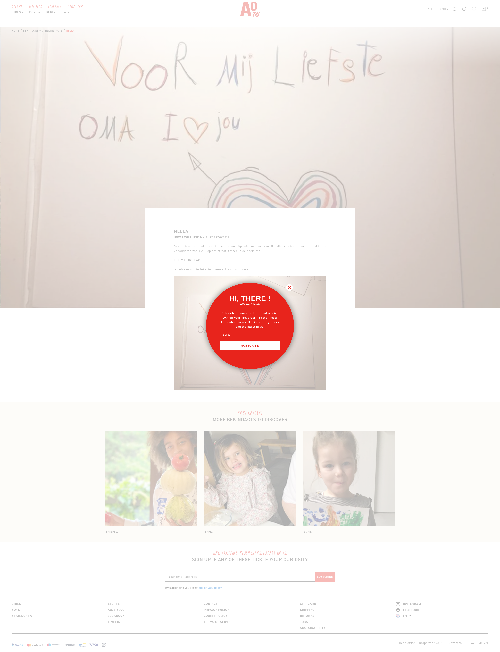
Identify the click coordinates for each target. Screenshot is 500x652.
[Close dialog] (289, 287)
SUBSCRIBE (250, 345)
